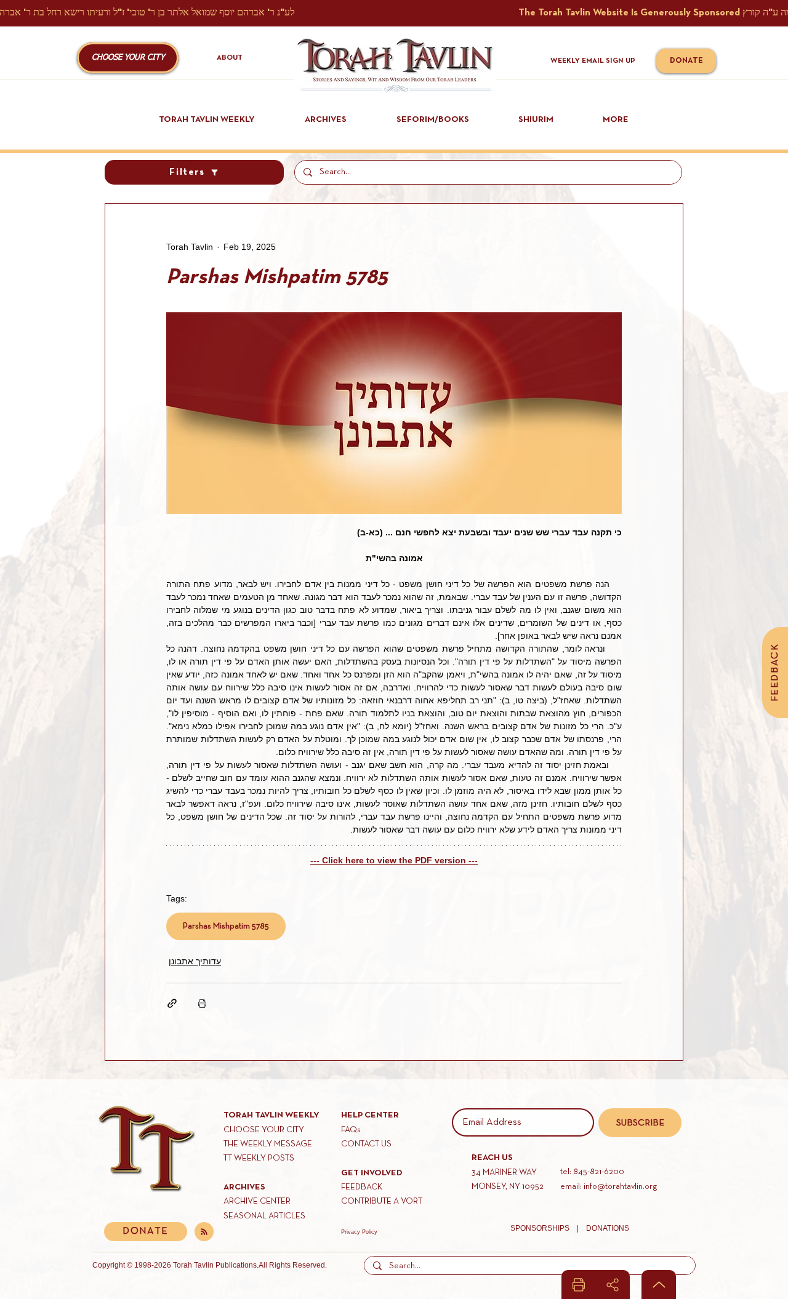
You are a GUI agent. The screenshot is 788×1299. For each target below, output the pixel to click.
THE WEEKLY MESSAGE (267, 1144)
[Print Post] (202, 1003)
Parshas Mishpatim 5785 (226, 926)
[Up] (658, 1284)
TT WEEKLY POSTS (258, 1158)
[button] (128, 57)
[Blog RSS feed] (204, 1232)
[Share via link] (172, 1003)
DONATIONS (607, 1228)
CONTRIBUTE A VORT (381, 1201)
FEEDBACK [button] (361, 1187)
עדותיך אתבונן (195, 961)
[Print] (578, 1284)
